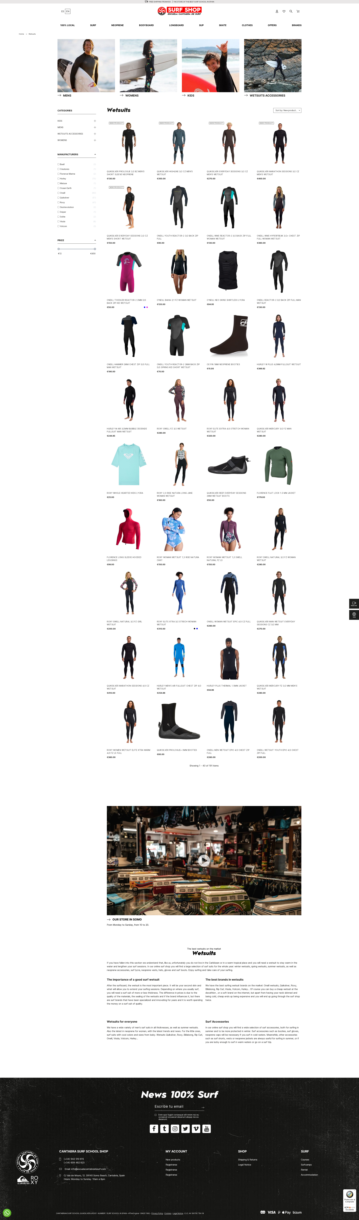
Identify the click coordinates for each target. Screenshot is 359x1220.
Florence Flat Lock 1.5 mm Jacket (276, 493)
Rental (304, 1169)
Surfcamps (306, 1164)
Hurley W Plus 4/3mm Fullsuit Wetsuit (279, 364)
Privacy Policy (157, 1213)
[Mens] (86, 66)
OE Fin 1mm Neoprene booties (223, 364)
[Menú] (354, 1191)
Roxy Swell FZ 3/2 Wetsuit (172, 428)
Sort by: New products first (288, 110)
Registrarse (171, 1164)
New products (173, 1159)
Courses (305, 1159)
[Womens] (148, 66)
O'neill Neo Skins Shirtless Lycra (226, 300)
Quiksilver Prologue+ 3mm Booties (177, 750)
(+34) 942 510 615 (74, 1159)
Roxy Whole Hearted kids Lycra (125, 493)
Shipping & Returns (247, 1159)
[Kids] (210, 66)
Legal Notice (244, 1164)
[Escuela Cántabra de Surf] (180, 11)
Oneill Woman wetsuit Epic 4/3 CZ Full (229, 621)
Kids (59, 121)
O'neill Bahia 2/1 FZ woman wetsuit (177, 300)
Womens (62, 140)
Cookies (167, 1213)
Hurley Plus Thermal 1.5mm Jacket (227, 686)
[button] (7, 1213)
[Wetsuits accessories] (273, 66)
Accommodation (309, 1174)
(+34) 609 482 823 (74, 1162)
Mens (60, 127)
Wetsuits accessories (70, 133)
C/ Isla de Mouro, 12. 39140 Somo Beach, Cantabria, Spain (94, 1175)
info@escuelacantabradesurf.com (88, 1169)
